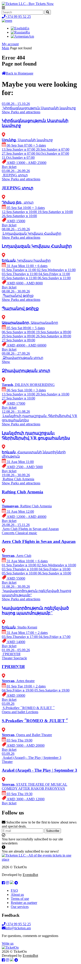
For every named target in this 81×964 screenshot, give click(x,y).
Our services (20, 907)
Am (31, 36)
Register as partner (24, 903)
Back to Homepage (19, 73)
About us (17, 894)
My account (10, 44)
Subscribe (52, 830)
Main (5, 48)
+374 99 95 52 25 (18, 16)
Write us (8, 943)
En (27, 28)
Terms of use (20, 898)
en (10, 21)
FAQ (14, 890)
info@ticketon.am (18, 928)
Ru (28, 32)
